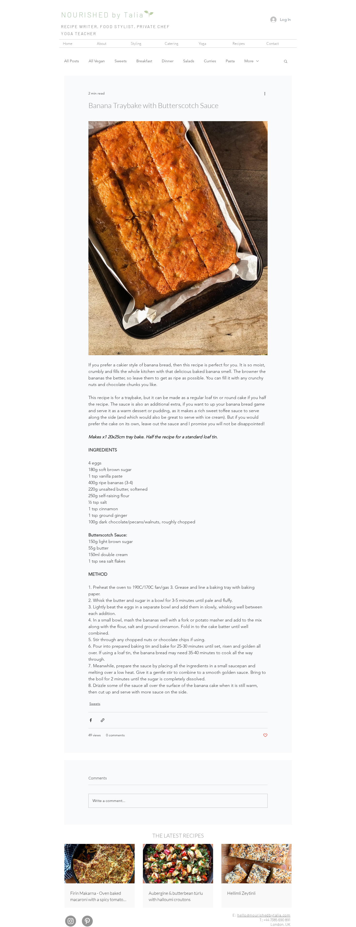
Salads (188, 61)
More (249, 61)
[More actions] (265, 93)
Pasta (230, 61)
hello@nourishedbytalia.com (263, 915)
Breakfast (144, 61)
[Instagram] (70, 921)
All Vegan (97, 61)
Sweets (121, 61)
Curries (210, 61)
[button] (178, 43)
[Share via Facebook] (90, 720)
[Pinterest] (87, 921)
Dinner (167, 61)
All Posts (71, 61)
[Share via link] (102, 720)
